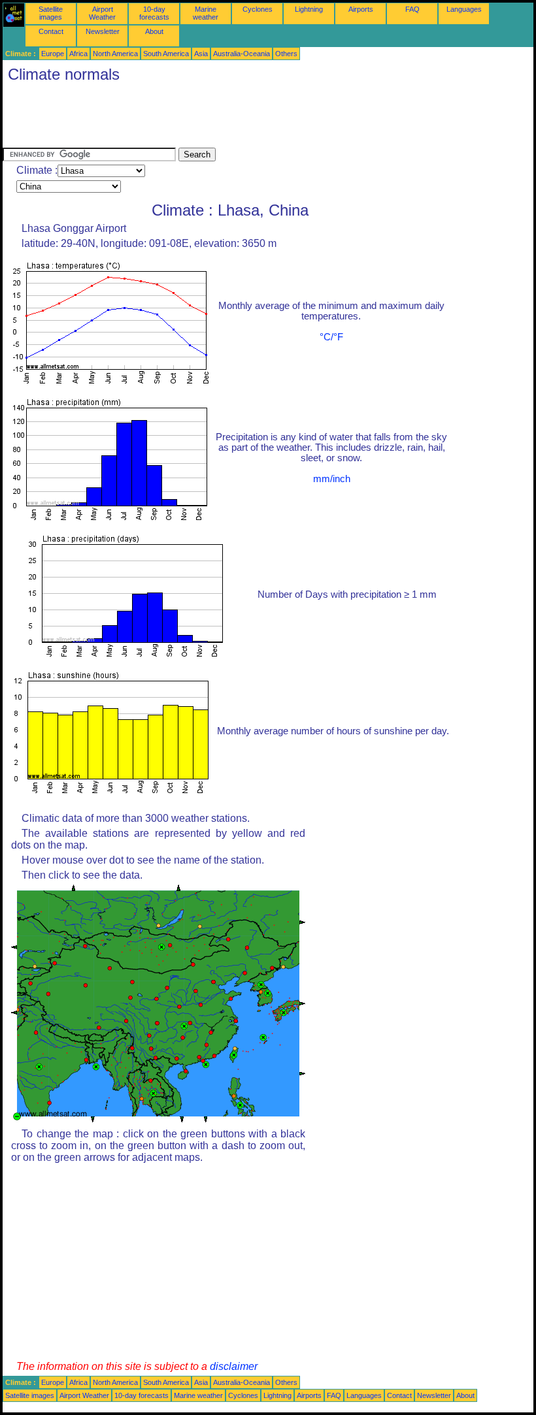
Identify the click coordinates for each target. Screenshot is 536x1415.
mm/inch (331, 479)
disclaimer (234, 1366)
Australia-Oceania (241, 53)
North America (115, 53)
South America (166, 53)
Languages (464, 9)
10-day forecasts (154, 13)
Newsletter (103, 31)
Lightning (309, 9)
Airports (360, 9)
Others (286, 53)
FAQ (412, 9)
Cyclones (258, 9)
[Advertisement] (240, 118)
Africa (78, 53)
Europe (52, 53)
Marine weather (205, 13)
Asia (201, 53)
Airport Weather (102, 13)
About (154, 31)
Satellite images (51, 13)
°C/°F (331, 337)
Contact (51, 31)
